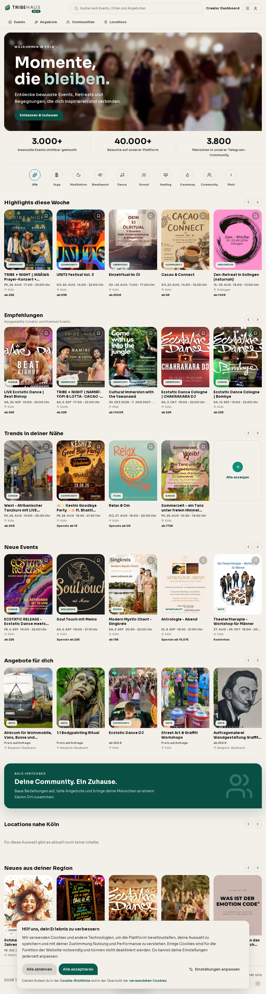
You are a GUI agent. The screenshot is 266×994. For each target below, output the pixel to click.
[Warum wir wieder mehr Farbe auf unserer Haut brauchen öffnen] (81, 916)
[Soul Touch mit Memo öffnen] (81, 598)
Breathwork (100, 184)
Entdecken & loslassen (39, 115)
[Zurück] (248, 202)
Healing (165, 184)
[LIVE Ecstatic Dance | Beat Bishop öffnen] (28, 371)
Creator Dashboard (223, 8)
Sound (144, 184)
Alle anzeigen (237, 477)
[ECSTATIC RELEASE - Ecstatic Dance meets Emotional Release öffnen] (28, 598)
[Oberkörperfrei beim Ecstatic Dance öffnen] (185, 916)
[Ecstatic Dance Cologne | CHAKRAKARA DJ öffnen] (185, 371)
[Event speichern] (46, 216)
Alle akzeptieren (78, 969)
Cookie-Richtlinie (75, 981)
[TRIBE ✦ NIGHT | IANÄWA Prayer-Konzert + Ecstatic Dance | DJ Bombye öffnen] (28, 253)
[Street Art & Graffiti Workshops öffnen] (185, 709)
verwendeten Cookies (148, 981)
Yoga (57, 184)
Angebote (48, 22)
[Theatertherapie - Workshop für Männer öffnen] (238, 598)
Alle (35, 184)
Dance (122, 184)
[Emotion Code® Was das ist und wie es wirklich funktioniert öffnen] (238, 916)
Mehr (231, 184)
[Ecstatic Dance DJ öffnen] (133, 709)
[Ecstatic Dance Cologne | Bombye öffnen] (238, 371)
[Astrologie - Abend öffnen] (185, 598)
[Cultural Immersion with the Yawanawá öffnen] (133, 371)
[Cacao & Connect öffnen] (185, 253)
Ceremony (187, 184)
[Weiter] (258, 202)
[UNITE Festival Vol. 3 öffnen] (81, 253)
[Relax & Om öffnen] (133, 484)
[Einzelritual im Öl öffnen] (133, 253)
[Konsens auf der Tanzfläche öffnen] (133, 916)
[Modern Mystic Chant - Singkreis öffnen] (133, 598)
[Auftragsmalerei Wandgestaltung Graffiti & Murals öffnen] (238, 709)
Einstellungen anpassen (217, 969)
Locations (118, 22)
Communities (83, 22)
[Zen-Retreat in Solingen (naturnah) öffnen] (238, 253)
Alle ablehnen (39, 969)
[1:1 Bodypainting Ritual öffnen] (81, 709)
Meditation (78, 184)
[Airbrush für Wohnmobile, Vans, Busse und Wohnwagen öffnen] (28, 709)
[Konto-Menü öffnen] (252, 8)
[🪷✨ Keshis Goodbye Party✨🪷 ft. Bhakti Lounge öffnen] (81, 484)
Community (209, 184)
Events (19, 22)
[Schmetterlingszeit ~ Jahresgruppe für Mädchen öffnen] (28, 916)
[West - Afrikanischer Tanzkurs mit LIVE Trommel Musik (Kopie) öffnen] (28, 484)
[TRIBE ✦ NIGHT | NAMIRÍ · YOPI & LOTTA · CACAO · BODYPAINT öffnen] (81, 371)
